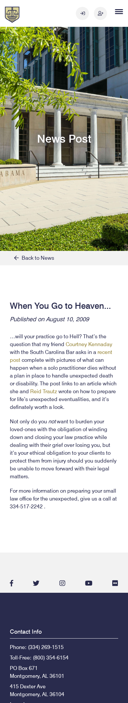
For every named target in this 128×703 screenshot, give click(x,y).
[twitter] (36, 583)
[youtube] (89, 583)
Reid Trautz (43, 391)
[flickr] (115, 583)
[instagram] (62, 583)
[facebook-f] (11, 583)
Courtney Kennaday (89, 344)
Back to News (36, 258)
